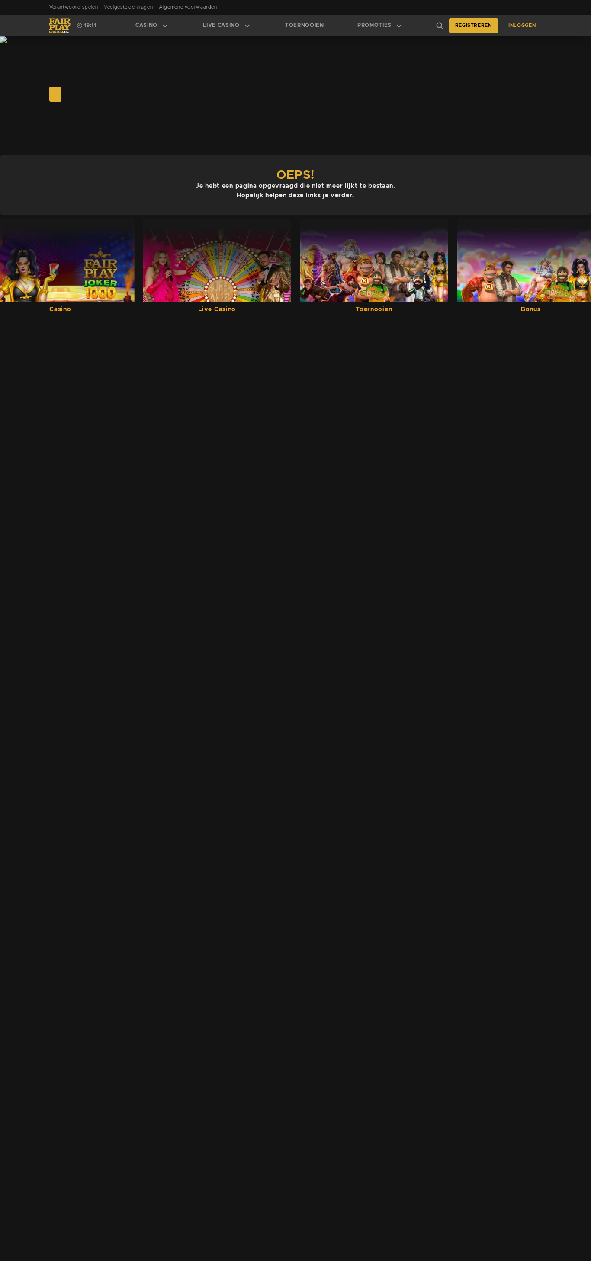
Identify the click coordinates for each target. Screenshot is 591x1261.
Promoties (374, 25)
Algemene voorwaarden (188, 7)
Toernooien (304, 25)
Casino (146, 25)
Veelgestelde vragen (128, 7)
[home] (60, 25)
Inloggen (522, 25)
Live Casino (221, 25)
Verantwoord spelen (73, 7)
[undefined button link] (55, 94)
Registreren (473, 25)
